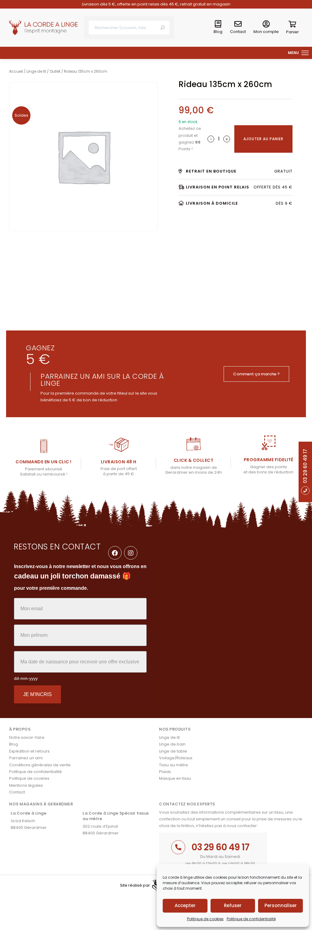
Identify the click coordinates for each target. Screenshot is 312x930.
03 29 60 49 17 (220, 847)
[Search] (162, 28)
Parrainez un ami (26, 758)
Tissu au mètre (173, 765)
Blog (218, 32)
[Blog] (218, 24)
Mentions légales (26, 785)
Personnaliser (280, 905)
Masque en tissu (175, 778)
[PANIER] (292, 25)
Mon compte (266, 32)
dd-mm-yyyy (26, 678)
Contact (238, 32)
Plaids (165, 772)
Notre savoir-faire (26, 737)
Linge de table (173, 751)
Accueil (16, 71)
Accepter (185, 905)
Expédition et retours (29, 751)
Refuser (233, 905)
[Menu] (305, 53)
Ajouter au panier (263, 138)
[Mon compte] (266, 24)
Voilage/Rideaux (175, 758)
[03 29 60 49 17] (178, 847)
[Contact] (238, 24)
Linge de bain (172, 744)
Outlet (55, 71)
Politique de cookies (205, 918)
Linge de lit (36, 71)
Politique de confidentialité (251, 918)
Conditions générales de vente (40, 765)
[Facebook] (115, 553)
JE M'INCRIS (37, 694)
